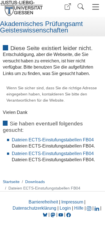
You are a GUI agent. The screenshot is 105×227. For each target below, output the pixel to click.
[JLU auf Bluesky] (45, 214)
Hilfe (78, 208)
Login (66, 208)
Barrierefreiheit (43, 202)
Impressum (72, 202)
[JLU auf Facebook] (68, 214)
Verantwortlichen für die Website (35, 100)
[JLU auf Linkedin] (97, 208)
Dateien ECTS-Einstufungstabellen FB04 (53, 139)
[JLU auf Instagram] (89, 208)
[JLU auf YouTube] (61, 214)
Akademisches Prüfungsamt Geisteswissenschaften (41, 27)
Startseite (11, 181)
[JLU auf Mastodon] (53, 214)
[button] (68, 6)
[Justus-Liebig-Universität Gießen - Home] (25, 8)
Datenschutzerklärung (34, 208)
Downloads (35, 181)
